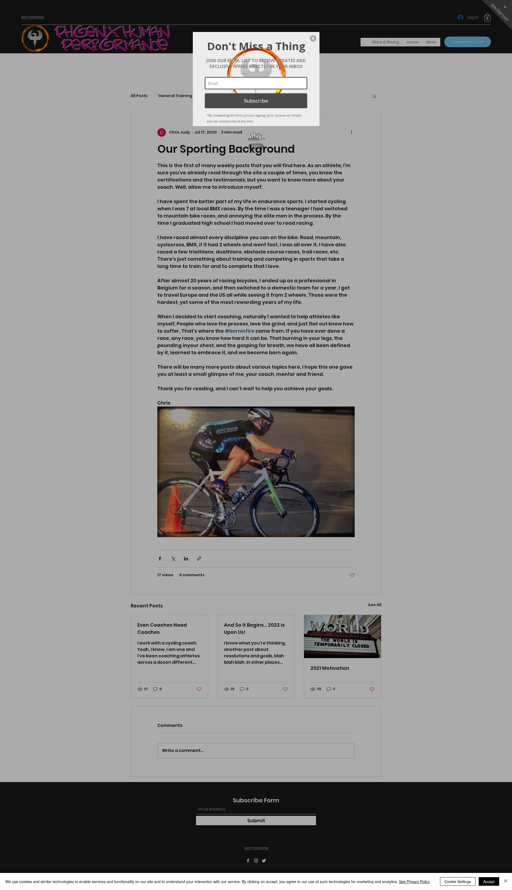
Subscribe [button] (256, 100)
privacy (256, 146)
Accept (489, 881)
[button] (313, 38)
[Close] (505, 881)
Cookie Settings (458, 881)
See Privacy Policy (414, 881)
